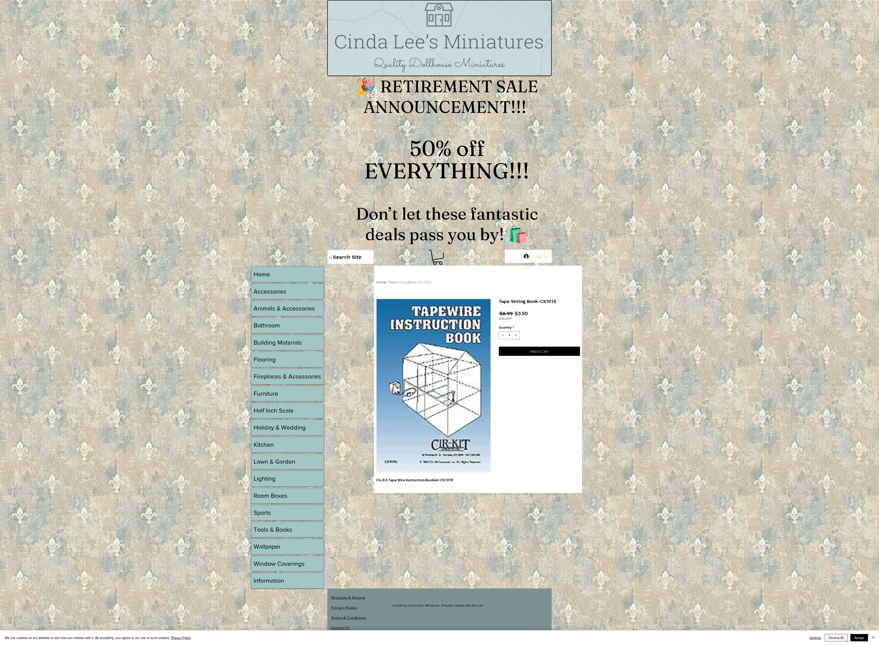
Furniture (266, 393)
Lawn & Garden (274, 461)
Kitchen (264, 444)
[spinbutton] (509, 335)
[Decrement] (502, 335)
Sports (262, 512)
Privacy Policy (181, 637)
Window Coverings (279, 563)
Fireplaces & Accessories (287, 376)
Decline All (836, 637)
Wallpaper (267, 546)
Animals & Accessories (284, 308)
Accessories (270, 291)
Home (381, 282)
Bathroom (267, 325)
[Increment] (516, 335)
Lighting (265, 478)
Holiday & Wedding (280, 427)
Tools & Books (273, 529)
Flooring (265, 359)
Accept (859, 637)
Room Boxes (271, 495)
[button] (438, 257)
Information (269, 580)
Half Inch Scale (273, 410)
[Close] (873, 637)
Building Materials (278, 342)
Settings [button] (815, 637)
